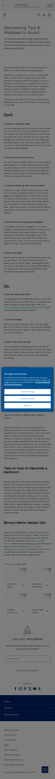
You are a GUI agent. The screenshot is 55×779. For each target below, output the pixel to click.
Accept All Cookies (27, 399)
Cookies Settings (27, 392)
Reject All (27, 406)
